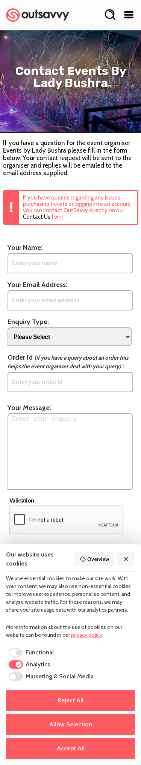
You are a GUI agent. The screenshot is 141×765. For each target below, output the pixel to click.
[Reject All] (126, 559)
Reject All (70, 700)
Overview (98, 559)
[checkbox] (30, 652)
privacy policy (86, 635)
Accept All (71, 748)
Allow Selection (70, 724)
